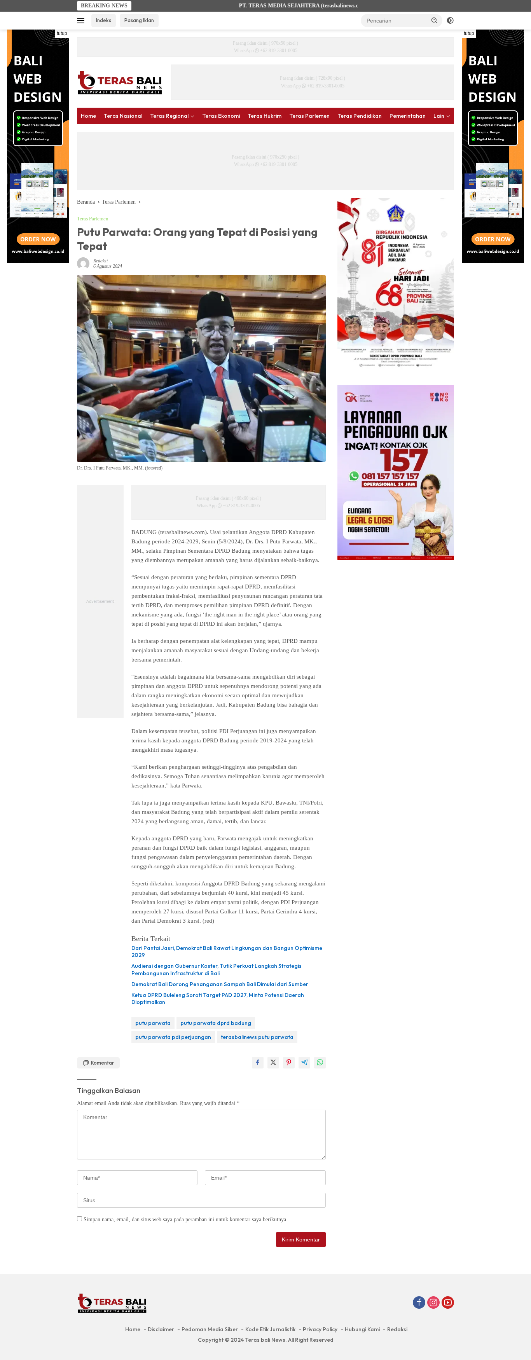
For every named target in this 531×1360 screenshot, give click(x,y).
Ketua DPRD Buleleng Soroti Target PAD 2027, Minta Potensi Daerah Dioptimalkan (217, 999)
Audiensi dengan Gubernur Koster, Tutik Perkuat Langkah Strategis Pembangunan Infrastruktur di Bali (216, 969)
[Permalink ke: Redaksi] (83, 263)
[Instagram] (433, 1303)
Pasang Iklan (139, 20)
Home (88, 115)
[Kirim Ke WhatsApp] (320, 1062)
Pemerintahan (408, 115)
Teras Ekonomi (221, 115)
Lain (438, 115)
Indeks (103, 20)
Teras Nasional (123, 115)
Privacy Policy (320, 1329)
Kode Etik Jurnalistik (270, 1329)
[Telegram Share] (304, 1062)
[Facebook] (419, 1303)
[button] (434, 20)
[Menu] (82, 20)
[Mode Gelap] (450, 20)
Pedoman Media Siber (210, 1329)
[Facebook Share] (258, 1062)
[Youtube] (448, 1303)
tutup (62, 33)
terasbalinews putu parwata (257, 1037)
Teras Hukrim (264, 115)
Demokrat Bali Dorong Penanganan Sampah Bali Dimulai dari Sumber (219, 984)
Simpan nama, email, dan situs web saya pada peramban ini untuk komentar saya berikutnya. (186, 1219)
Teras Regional (169, 115)
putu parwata (153, 1023)
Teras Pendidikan (359, 115)
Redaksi (100, 261)
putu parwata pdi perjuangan (173, 1037)
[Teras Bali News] (119, 82)
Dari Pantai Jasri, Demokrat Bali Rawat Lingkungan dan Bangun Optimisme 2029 (226, 951)
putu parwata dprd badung (215, 1023)
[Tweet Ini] (273, 1062)
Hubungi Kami (362, 1329)
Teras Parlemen (309, 115)
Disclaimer (161, 1329)
